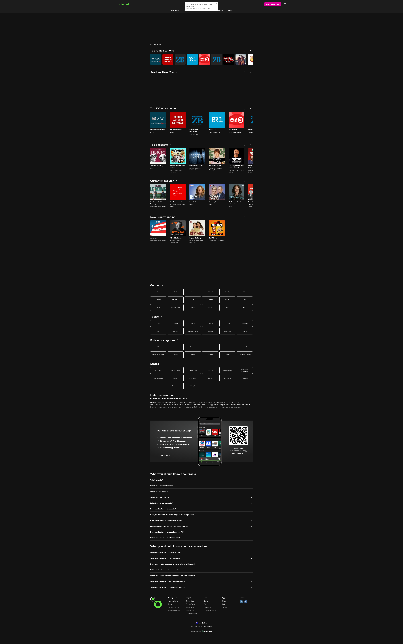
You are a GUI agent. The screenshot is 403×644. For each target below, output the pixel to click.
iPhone (224, 601)
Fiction (227, 354)
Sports (193, 323)
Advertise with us (173, 607)
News (158, 323)
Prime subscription (210, 610)
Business (176, 347)
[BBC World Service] (167, 59)
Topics (230, 10)
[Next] (250, 49)
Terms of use (190, 601)
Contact (206, 601)
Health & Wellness (158, 354)
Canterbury (193, 370)
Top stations (175, 10)
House (227, 300)
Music (245, 331)
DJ (158, 331)
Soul (158, 307)
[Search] (214, 4)
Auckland (158, 370)
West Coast (175, 386)
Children (245, 323)
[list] (201, 59)
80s (193, 300)
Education (210, 347)
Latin (210, 307)
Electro (158, 300)
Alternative (175, 300)
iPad (223, 604)
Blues (193, 307)
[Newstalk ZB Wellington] (180, 59)
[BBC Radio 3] (204, 59)
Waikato (158, 386)
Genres (220, 10)
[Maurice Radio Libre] (228, 59)
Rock (175, 292)
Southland (227, 378)
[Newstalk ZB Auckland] (216, 59)
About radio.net (173, 601)
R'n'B (245, 307)
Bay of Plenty (175, 370)
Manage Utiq (190, 610)
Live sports (198, 10)
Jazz (244, 300)
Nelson (175, 378)
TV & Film (244, 347)
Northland (192, 378)
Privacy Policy (190, 604)
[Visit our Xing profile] (246, 602)
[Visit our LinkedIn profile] (241, 602)
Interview (210, 331)
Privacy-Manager (191, 613)
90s (227, 307)
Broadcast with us (174, 610)
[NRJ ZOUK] (241, 59)
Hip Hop (193, 292)
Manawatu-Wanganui (245, 370)
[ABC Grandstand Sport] (155, 59)
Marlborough (158, 378)
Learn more (165, 455)
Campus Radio (193, 331)
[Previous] (244, 49)
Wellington (192, 386)
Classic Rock (175, 307)
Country (227, 292)
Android (224, 607)
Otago (210, 378)
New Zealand (202, 623)
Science (210, 354)
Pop (158, 292)
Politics (210, 323)
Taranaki (245, 378)
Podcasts (187, 10)
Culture (175, 323)
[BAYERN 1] (192, 59)
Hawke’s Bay (227, 370)
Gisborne (210, 370)
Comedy (175, 331)
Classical (210, 300)
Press (170, 604)
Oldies (245, 292)
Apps (205, 604)
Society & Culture (245, 354)
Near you (210, 10)
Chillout (210, 292)
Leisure (227, 347)
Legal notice (190, 607)
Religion (227, 323)
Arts (158, 347)
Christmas (227, 331)
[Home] (151, 44)
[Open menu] (285, 4)
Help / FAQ (207, 607)
